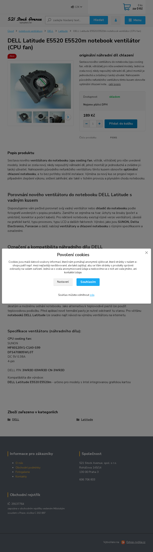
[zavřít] (146, 252)
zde (92, 295)
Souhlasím (88, 282)
